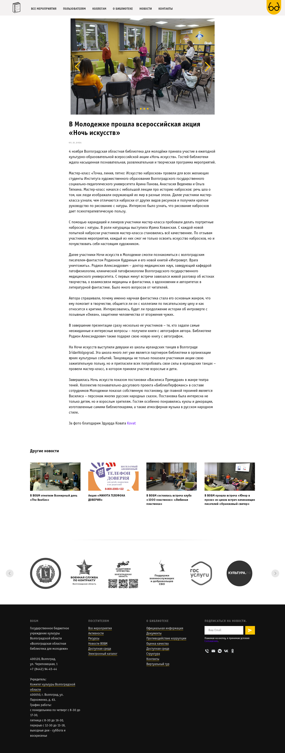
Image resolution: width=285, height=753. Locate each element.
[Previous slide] (10, 573)
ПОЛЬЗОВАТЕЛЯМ (74, 8)
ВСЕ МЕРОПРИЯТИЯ (43, 8)
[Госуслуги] (200, 573)
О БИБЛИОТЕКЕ (123, 8)
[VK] (226, 651)
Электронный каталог (102, 654)
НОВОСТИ (145, 8)
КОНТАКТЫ (165, 8)
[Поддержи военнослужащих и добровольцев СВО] (161, 573)
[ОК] (232, 651)
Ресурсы (93, 638)
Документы (154, 633)
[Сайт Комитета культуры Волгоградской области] (45, 573)
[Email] (213, 651)
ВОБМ (34, 621)
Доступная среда (99, 648)
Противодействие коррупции (166, 638)
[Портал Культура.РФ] (239, 573)
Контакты (152, 659)
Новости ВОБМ (97, 643)
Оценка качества (157, 643)
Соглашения (211, 641)
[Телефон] (207, 651)
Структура (153, 654)
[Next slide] (275, 573)
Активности (96, 633)
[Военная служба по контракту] (84, 573)
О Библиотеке (157, 621)
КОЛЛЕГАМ (99, 8)
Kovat (131, 423)
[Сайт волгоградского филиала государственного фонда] (123, 573)
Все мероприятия (100, 628)
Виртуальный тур (157, 664)
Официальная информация (164, 628)
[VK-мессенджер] (219, 651)
